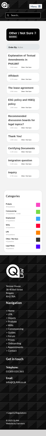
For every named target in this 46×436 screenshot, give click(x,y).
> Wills (9, 325)
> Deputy (11, 317)
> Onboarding (13, 343)
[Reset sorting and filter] (26, 47)
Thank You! (15, 136)
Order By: (15, 47)
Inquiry (12, 172)
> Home (10, 310)
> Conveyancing (14, 328)
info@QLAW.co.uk (16, 382)
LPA (7, 232)
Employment (10, 218)
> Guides (10, 332)
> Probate (11, 321)
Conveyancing (11, 211)
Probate (9, 204)
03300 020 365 (15, 371)
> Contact (11, 350)
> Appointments (14, 347)
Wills (8, 225)
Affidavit (13, 75)
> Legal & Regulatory (16, 412)
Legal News (10, 246)
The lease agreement (20, 87)
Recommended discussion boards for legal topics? (21, 120)
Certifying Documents (21, 148)
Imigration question (20, 160)
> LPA (9, 314)
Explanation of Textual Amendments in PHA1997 (21, 59)
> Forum (10, 336)
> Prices (10, 339)
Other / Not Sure (21, 33)
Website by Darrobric (15, 423)
